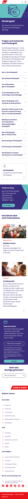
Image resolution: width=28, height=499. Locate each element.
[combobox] (14, 376)
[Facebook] (3, 486)
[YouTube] (19, 486)
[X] (23, 486)
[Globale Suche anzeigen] (22, 2)
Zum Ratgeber (7, 205)
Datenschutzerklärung (8, 494)
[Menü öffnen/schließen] (25, 2)
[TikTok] (15, 486)
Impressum (5, 497)
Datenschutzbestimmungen (10, 356)
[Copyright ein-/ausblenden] (24, 236)
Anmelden (14, 361)
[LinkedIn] (11, 486)
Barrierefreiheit (19, 494)
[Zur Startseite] (4, 2)
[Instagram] (7, 486)
